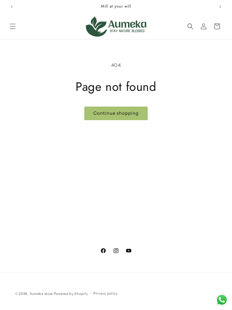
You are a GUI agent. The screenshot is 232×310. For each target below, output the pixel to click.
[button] (12, 26)
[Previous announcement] (11, 6)
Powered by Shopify (71, 294)
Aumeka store (42, 294)
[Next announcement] (220, 6)
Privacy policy (105, 293)
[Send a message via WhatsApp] (222, 300)
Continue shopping (116, 113)
